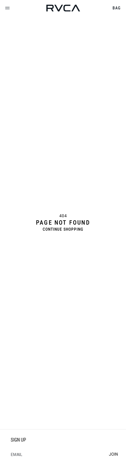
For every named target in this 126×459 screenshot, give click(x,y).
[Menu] (7, 8)
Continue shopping (63, 229)
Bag (117, 7)
